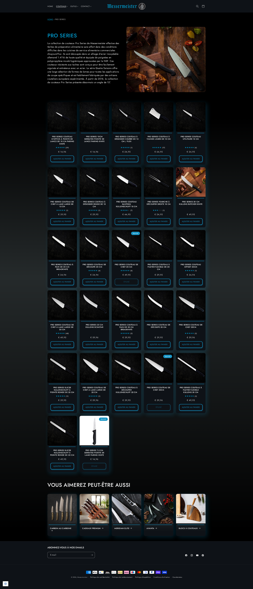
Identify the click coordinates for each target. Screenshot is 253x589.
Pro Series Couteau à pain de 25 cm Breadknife (126, 327)
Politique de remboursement (122, 577)
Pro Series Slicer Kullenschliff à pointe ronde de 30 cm (62, 452)
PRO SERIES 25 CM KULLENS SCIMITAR (94, 326)
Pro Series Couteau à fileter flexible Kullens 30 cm (191, 390)
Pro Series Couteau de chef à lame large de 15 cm (62, 204)
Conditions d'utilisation (162, 577)
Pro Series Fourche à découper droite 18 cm (159, 203)
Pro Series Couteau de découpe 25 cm (158, 326)
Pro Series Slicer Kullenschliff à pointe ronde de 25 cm (62, 390)
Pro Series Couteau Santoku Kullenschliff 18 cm (126, 204)
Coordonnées (177, 577)
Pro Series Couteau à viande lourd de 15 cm (159, 137)
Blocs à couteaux (188, 528)
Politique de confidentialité (100, 577)
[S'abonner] (92, 555)
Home (50, 19)
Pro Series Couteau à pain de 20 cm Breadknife (62, 267)
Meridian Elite (121, 528)
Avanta (150, 528)
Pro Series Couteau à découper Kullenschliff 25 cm (126, 390)
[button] (62, 6)
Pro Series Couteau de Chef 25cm (191, 326)
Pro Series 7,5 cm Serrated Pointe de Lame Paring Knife (94, 452)
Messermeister (82, 577)
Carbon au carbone (60, 528)
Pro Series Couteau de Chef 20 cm (126, 265)
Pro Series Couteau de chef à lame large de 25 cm (94, 390)
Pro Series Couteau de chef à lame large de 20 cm (62, 327)
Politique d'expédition (143, 577)
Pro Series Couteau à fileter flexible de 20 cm (159, 267)
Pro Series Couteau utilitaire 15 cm (191, 137)
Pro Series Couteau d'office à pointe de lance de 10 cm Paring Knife (62, 140)
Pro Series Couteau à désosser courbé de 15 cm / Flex (126, 139)
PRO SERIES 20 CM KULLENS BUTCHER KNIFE (191, 203)
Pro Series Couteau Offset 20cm (191, 265)
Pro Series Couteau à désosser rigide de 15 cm (94, 204)
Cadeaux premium (91, 528)
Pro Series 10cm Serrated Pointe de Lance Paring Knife (94, 139)
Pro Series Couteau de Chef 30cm (158, 388)
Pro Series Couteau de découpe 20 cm (94, 265)
